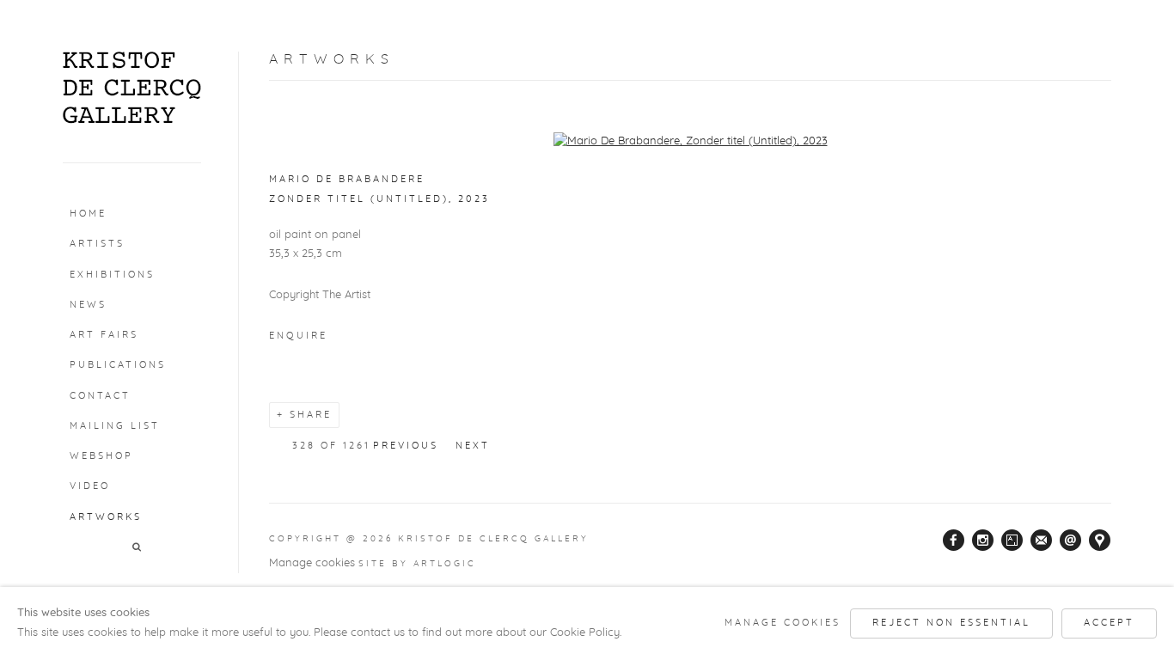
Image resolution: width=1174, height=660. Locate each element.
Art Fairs (104, 334)
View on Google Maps (1100, 540)
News (88, 304)
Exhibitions (112, 274)
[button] (138, 548)
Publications (118, 365)
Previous (405, 445)
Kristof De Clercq (132, 88)
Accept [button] (1109, 622)
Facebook (954, 540)
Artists (97, 243)
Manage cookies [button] (312, 563)
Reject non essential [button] (951, 622)
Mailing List (115, 426)
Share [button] (311, 414)
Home (88, 213)
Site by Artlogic (417, 563)
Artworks (106, 517)
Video (90, 486)
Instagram (983, 540)
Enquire (298, 335)
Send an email (1071, 540)
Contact (100, 395)
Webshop (101, 456)
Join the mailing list (1041, 540)
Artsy (1012, 540)
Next (473, 445)
